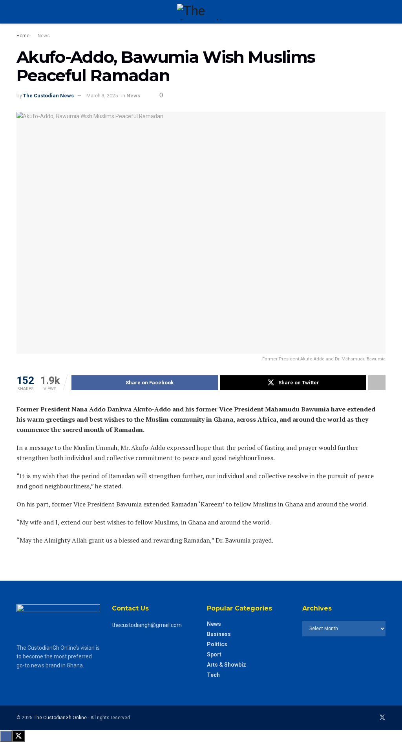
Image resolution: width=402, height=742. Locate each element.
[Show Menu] (19, 12)
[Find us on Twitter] (382, 717)
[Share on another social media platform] (377, 382)
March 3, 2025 (102, 96)
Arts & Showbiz (226, 665)
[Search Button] (382, 12)
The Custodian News (48, 96)
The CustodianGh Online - (62, 717)
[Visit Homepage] (201, 12)
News (44, 35)
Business (219, 634)
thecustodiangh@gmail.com (147, 625)
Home (22, 35)
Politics (217, 644)
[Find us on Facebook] (371, 717)
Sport (214, 654)
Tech (213, 675)
